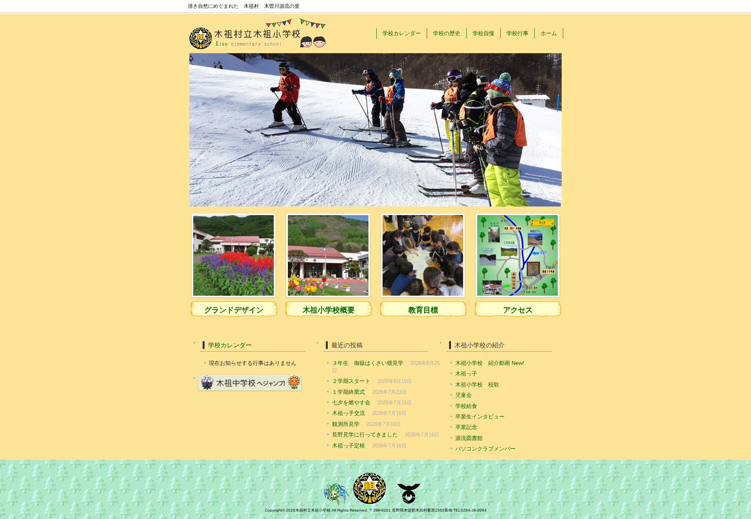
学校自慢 (483, 33)
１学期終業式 (348, 392)
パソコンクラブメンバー (485, 449)
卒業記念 (466, 427)
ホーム (549, 33)
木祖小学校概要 (329, 310)
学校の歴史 (446, 33)
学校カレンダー (402, 33)
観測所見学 (345, 424)
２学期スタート (351, 381)
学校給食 (466, 406)
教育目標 (423, 310)
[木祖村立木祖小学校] (258, 51)
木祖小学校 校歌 (477, 385)
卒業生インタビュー (480, 417)
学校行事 (517, 33)
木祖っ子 (466, 374)
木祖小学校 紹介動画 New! (489, 363)
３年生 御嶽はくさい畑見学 (367, 363)
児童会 (463, 395)
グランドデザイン (234, 310)
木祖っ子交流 (348, 413)
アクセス (518, 310)
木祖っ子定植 (348, 446)
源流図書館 (469, 438)
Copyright (273, 510)
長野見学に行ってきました (365, 435)
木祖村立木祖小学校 (313, 510)
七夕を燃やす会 (351, 403)
